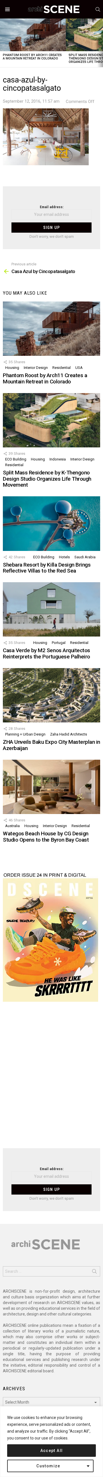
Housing (12, 367)
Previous (3, 42)
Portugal (59, 643)
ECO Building (15, 459)
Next (100, 42)
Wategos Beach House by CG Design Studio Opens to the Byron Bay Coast (46, 836)
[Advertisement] (51, 1078)
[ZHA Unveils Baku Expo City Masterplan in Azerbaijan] (51, 695)
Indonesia (57, 459)
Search (94, 1272)
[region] (51, 1441)
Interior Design (36, 367)
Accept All (51, 1450)
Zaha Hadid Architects (68, 734)
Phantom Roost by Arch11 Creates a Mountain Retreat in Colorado (32, 56)
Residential (61, 367)
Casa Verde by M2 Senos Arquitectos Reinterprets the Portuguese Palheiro (46, 653)
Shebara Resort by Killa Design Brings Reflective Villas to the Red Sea (46, 567)
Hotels (64, 557)
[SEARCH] (98, 9)
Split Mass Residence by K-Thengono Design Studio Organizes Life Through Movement (47, 478)
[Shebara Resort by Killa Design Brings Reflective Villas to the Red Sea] (51, 523)
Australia (12, 826)
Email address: (52, 207)
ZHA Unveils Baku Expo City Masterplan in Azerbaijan (51, 745)
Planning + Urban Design (25, 734)
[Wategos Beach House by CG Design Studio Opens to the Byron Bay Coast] (51, 787)
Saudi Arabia (85, 557)
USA (79, 367)
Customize (48, 1466)
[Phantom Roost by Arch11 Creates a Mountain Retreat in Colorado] (33, 34)
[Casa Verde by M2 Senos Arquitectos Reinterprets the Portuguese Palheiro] (51, 609)
